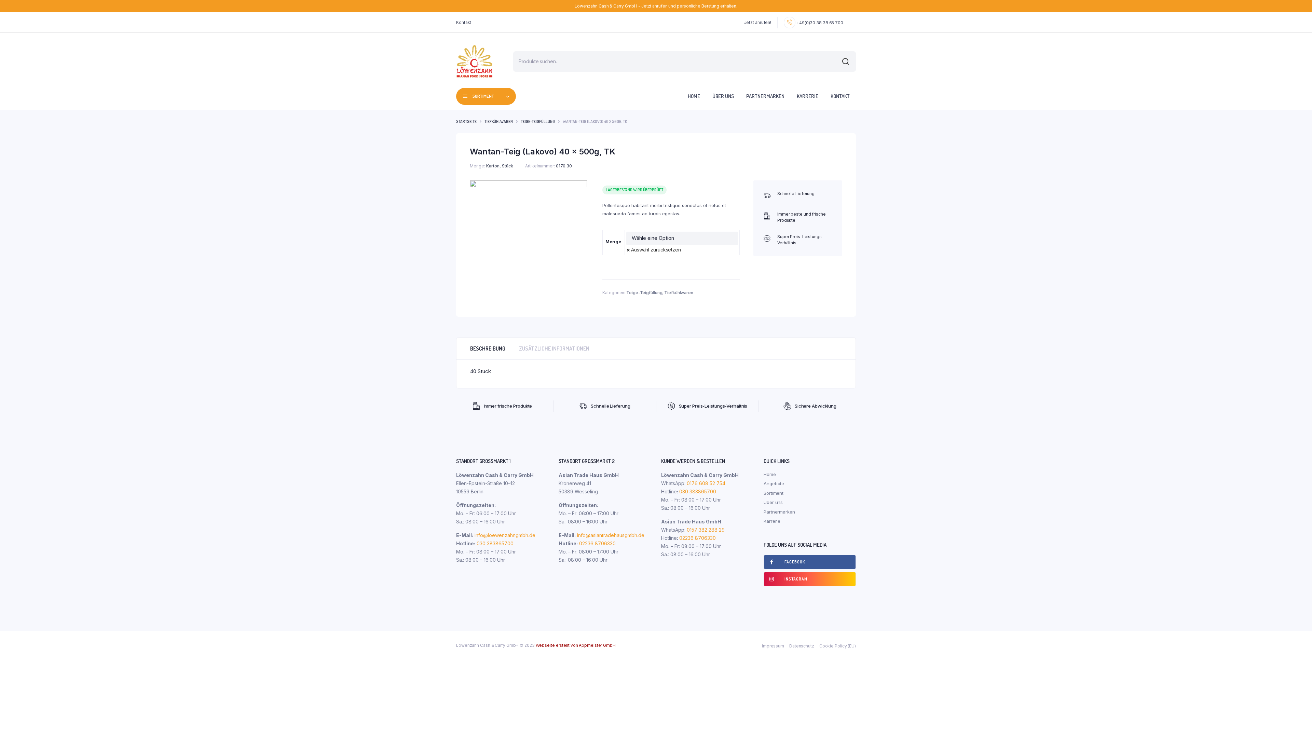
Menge (613, 241)
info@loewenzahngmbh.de (505, 535)
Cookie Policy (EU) (837, 645)
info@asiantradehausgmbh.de (610, 535)
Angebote (774, 483)
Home (694, 96)
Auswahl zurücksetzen (656, 249)
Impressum (773, 645)
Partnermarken (765, 96)
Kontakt (463, 22)
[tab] (487, 348)
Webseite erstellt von (576, 645)
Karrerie (807, 96)
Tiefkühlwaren (498, 121)
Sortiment (773, 493)
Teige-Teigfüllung (538, 121)
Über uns (723, 96)
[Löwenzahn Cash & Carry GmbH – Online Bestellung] (474, 61)
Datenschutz (801, 645)
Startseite (466, 121)
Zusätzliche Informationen (554, 348)
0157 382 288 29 (705, 530)
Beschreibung (487, 348)
